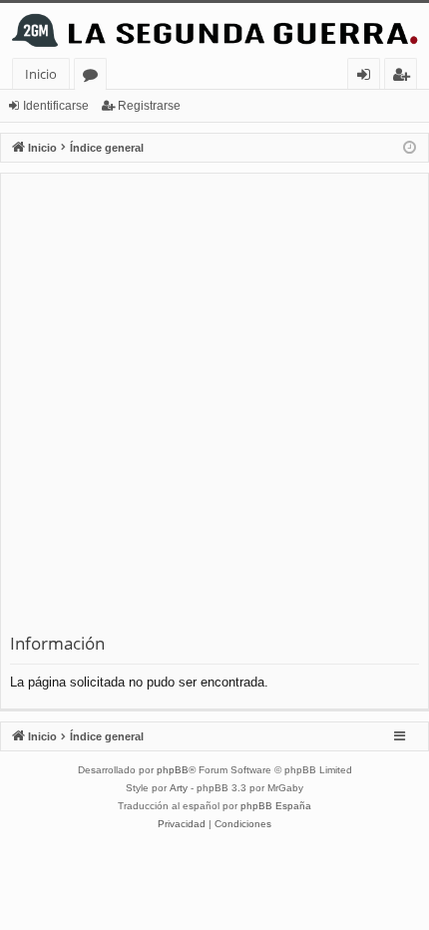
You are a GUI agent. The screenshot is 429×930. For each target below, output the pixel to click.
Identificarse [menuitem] (367, 77)
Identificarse (56, 106)
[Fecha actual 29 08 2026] (409, 148)
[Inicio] (214, 30)
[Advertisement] (214, 407)
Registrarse (149, 106)
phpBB (173, 769)
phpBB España (275, 805)
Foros (94, 77)
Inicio (41, 74)
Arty (179, 787)
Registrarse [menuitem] (405, 77)
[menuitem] (182, 824)
